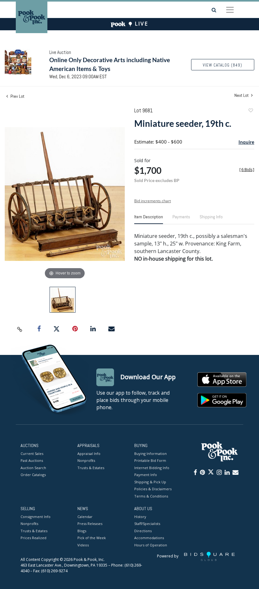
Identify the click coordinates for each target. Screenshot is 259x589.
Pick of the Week (91, 537)
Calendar (85, 516)
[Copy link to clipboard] (20, 329)
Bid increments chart (152, 200)
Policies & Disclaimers (153, 488)
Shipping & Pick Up (150, 482)
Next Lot (242, 95)
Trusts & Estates (90, 467)
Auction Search (33, 467)
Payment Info (145, 474)
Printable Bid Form (150, 460)
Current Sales (32, 453)
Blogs (81, 530)
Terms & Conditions (151, 496)
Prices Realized (33, 537)
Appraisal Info (88, 453)
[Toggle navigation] (229, 10)
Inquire (246, 142)
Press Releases (89, 523)
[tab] (148, 219)
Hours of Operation (150, 545)
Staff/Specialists (147, 523)
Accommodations (149, 537)
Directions (143, 530)
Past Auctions (32, 460)
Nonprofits (86, 460)
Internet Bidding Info (151, 467)
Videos (83, 545)
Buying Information (150, 453)
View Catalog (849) (222, 65)
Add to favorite (250, 111)
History (140, 516)
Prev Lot (16, 96)
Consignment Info (36, 516)
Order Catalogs (33, 474)
